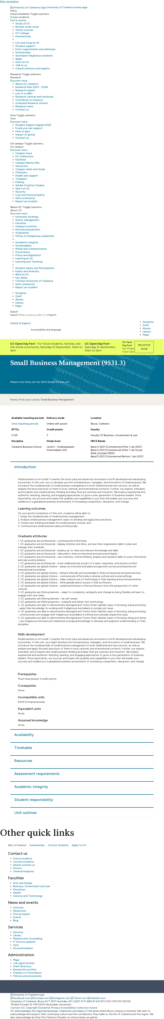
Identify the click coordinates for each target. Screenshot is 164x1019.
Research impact (25, 90)
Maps (18, 305)
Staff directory (22, 966)
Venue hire (21, 166)
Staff (18, 296)
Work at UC (22, 274)
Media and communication (31, 248)
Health (17, 892)
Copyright (31, 1007)
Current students (58, 845)
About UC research (26, 83)
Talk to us (21, 65)
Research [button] (15, 74)
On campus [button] (17, 143)
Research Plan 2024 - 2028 (31, 87)
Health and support (26, 175)
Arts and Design (22, 883)
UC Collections (24, 156)
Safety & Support (20, 323)
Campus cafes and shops (30, 169)
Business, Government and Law (31, 886)
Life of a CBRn (23, 93)
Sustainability (23, 245)
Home (13, 399)
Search (14, 314)
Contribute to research (29, 99)
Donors (17, 868)
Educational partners (27, 229)
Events (17, 917)
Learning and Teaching (28, 261)
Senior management (27, 219)
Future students (22, 858)
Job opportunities (23, 963)
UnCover (18, 907)
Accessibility (68, 1007)
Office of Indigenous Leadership (34, 235)
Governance (22, 252)
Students (20, 293)
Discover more (18, 80)
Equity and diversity (27, 271)
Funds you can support (28, 128)
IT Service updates (24, 941)
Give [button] (13, 115)
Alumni (19, 299)
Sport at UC (22, 188)
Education (19, 889)
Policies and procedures (27, 975)
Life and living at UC (27, 42)
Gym (16, 944)
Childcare (21, 172)
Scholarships (23, 52)
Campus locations (26, 226)
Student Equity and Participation (34, 268)
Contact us (22, 109)
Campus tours (23, 153)
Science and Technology (28, 895)
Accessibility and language (46, 329)
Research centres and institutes (34, 96)
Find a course (18, 20)
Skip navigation (9, 1)
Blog (15, 920)
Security (20, 191)
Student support (25, 45)
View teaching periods (25, 423)
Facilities (20, 159)
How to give (22, 131)
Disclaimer (44, 1007)
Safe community (25, 198)
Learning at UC (24, 258)
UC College (22, 33)
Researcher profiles (24, 969)
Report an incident (26, 201)
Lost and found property (30, 194)
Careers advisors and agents (32, 68)
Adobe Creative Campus (29, 185)
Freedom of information (27, 972)
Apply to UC (79, 845)
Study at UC (22, 23)
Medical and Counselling (27, 938)
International (23, 36)
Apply (18, 58)
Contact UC (17, 1007)
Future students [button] (19, 13)
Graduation (22, 232)
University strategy (26, 216)
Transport (21, 178)
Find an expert (21, 914)
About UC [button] (16, 207)
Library (19, 302)
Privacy (55, 1007)
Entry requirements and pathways (35, 49)
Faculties (20, 223)
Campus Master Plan (27, 162)
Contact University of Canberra (34, 280)
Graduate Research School (31, 103)
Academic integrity (26, 242)
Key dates (21, 277)
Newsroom (19, 910)
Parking (19, 182)
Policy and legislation (28, 255)
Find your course (29, 399)
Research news (24, 106)
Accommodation (23, 948)
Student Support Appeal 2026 (33, 124)
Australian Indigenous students (34, 55)
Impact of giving (25, 134)
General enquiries (23, 871)
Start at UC (22, 62)
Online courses (24, 29)
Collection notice (86, 1007)
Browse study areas (27, 26)
